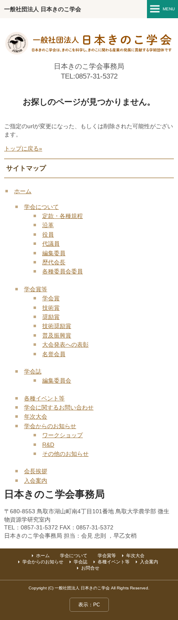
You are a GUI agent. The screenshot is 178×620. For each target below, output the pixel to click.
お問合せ (90, 567)
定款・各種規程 (62, 216)
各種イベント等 (44, 398)
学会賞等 (35, 289)
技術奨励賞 (56, 326)
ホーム (22, 191)
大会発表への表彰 (65, 344)
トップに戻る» (23, 148)
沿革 (48, 225)
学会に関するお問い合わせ (59, 407)
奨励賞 (51, 317)
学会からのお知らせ (50, 426)
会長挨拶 (35, 471)
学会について (41, 206)
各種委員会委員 (62, 271)
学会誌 (32, 371)
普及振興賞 (56, 335)
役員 (48, 234)
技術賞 (51, 307)
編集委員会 (56, 380)
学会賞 (51, 298)
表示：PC (89, 605)
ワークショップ (62, 435)
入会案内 (35, 480)
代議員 (51, 243)
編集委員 (53, 253)
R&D (48, 444)
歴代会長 (53, 262)
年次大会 (35, 416)
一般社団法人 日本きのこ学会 (42, 9)
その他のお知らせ (65, 453)
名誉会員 (53, 354)
